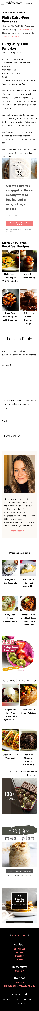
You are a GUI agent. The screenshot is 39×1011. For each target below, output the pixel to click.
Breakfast (20, 12)
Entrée (19, 952)
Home (4, 12)
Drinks (19, 959)
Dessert (19, 956)
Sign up (19, 971)
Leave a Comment (10, 36)
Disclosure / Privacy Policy (19, 986)
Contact (19, 982)
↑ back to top (19, 935)
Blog (12, 12)
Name (5, 408)
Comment (7, 365)
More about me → (19, 531)
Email (5, 421)
